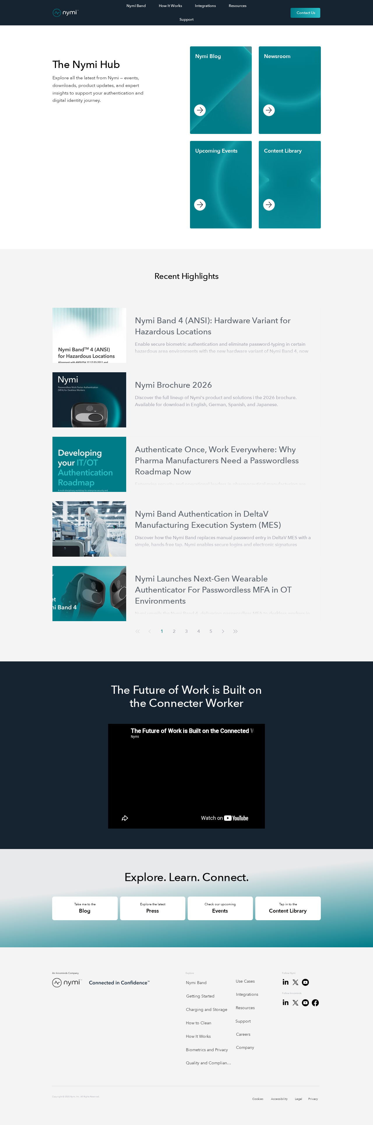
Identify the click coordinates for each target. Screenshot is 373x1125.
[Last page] (235, 631)
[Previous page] (150, 631)
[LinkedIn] (285, 1002)
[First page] (137, 631)
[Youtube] (305, 1002)
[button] (208, 57)
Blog (84, 911)
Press (152, 911)
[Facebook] (315, 1002)
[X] (295, 1002)
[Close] (200, 110)
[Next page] (223, 631)
